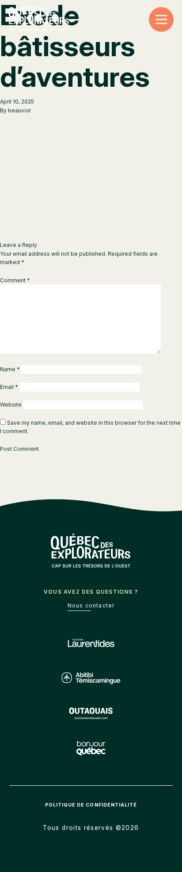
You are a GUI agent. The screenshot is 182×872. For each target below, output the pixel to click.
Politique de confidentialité (91, 805)
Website (11, 404)
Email (9, 387)
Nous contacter (91, 605)
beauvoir (19, 110)
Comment (15, 280)
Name (10, 369)
